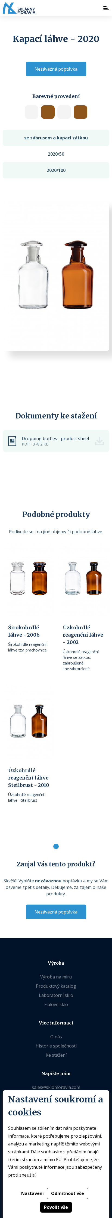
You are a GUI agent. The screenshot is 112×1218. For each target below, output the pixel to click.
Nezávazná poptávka (56, 69)
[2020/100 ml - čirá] (31, 112)
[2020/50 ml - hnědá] (80, 112)
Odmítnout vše (67, 1193)
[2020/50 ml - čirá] (64, 112)
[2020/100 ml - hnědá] (48, 112)
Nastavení (32, 1193)
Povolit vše (56, 1207)
